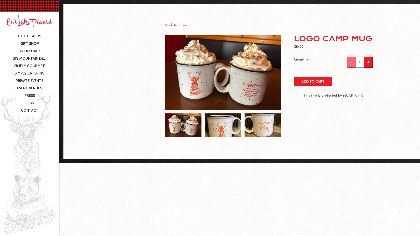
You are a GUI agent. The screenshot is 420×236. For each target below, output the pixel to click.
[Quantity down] (351, 62)
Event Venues (29, 88)
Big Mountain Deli (30, 58)
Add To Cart (312, 81)
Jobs (30, 103)
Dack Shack (30, 51)
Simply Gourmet (29, 66)
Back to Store (176, 25)
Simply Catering (29, 73)
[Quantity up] (368, 62)
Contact (29, 110)
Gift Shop (29, 43)
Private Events (29, 80)
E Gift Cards (30, 36)
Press (29, 95)
